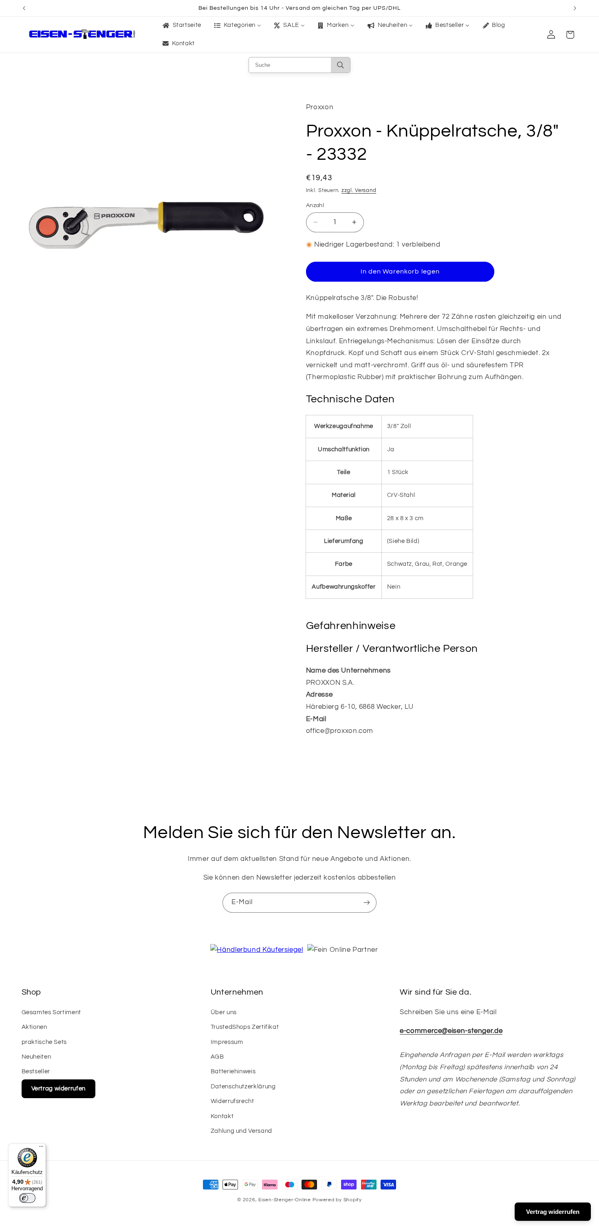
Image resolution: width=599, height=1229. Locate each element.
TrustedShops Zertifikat (245, 1027)
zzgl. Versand (359, 190)
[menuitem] (181, 26)
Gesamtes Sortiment (51, 1012)
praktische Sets (44, 1042)
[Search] (340, 65)
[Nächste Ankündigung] (575, 8)
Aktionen (34, 1027)
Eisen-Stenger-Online (284, 1200)
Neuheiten (36, 1057)
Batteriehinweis (233, 1071)
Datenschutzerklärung (243, 1086)
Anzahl (315, 205)
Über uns (224, 1012)
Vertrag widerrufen (58, 1089)
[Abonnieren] (366, 903)
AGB (217, 1057)
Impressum (227, 1042)
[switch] (27, 1198)
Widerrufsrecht (232, 1101)
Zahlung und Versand (241, 1131)
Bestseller (36, 1071)
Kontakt (222, 1116)
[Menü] (41, 1148)
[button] (570, 34)
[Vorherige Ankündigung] (24, 8)
